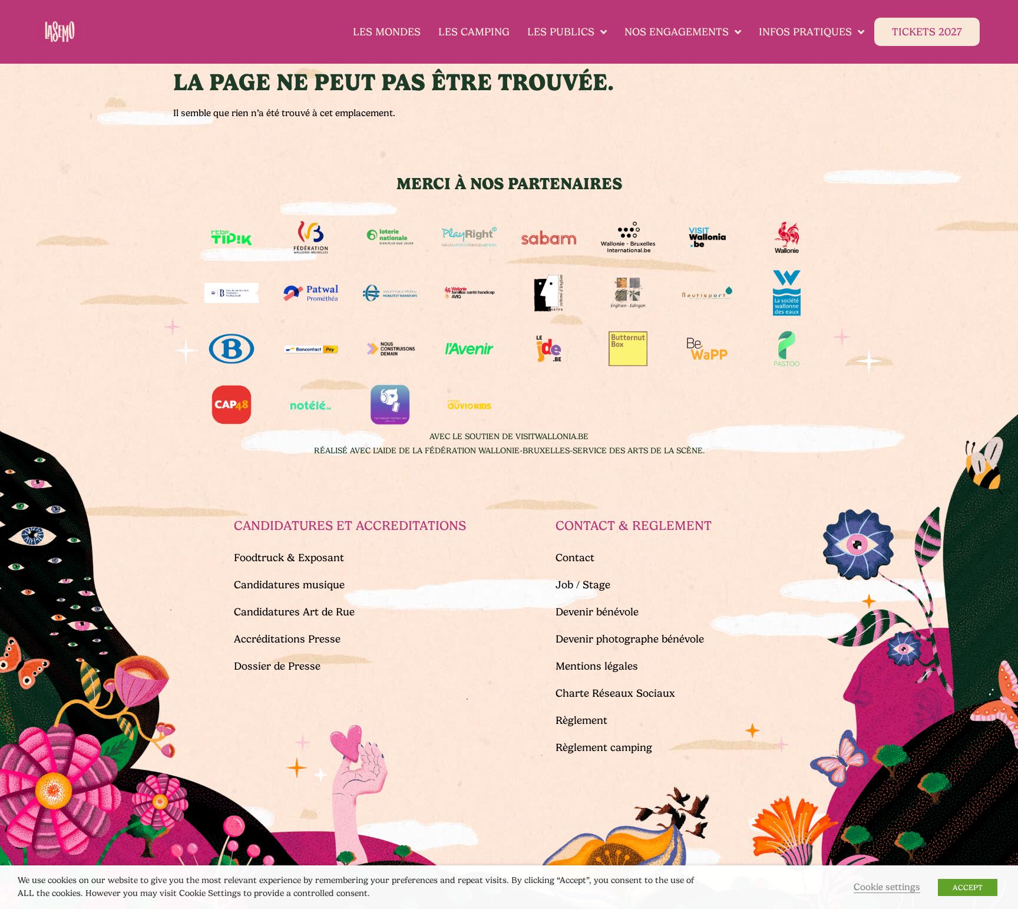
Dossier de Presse (277, 666)
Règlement (581, 720)
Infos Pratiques (805, 32)
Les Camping (474, 32)
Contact (575, 558)
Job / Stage (583, 585)
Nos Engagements (676, 32)
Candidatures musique (289, 585)
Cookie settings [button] (887, 887)
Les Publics (560, 32)
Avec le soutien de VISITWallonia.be (509, 436)
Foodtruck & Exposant (289, 558)
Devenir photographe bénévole (630, 639)
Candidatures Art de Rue (294, 612)
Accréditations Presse (287, 639)
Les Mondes (387, 32)
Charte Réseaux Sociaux (615, 693)
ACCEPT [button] (968, 887)
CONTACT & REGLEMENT (634, 525)
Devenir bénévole (597, 612)
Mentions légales (597, 666)
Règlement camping (604, 747)
